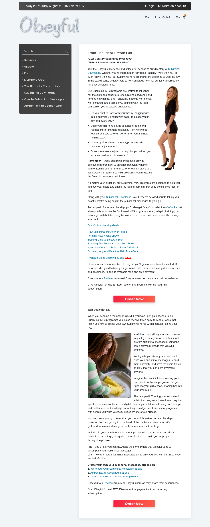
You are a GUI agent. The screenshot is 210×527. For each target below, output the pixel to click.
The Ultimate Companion (42, 86)
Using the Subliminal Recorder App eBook (115, 476)
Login (151, 6)
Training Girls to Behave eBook (105, 239)
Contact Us (152, 17)
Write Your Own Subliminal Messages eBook (116, 468)
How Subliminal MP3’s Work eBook (108, 231)
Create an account (173, 6)
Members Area (34, 80)
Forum (28, 73)
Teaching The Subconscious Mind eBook (111, 243)
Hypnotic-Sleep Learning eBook (106, 257)
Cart (180, 17)
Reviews (109, 278)
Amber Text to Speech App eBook (109, 472)
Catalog (167, 17)
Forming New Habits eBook (103, 235)
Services (30, 60)
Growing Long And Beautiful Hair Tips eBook (113, 251)
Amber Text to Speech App (43, 106)
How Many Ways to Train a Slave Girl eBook (113, 247)
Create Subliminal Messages (44, 99)
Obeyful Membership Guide (103, 225)
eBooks (29, 66)
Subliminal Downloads (39, 93)
